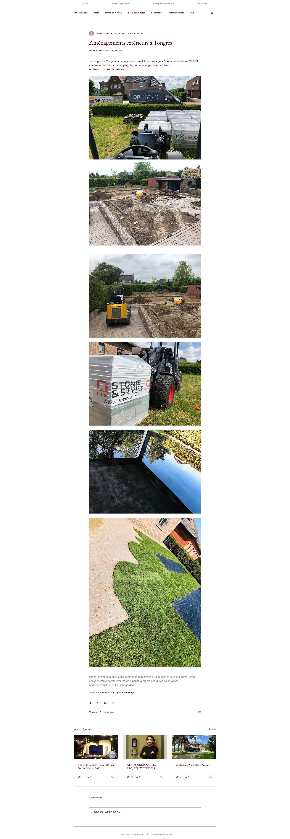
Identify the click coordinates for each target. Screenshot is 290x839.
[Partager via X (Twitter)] (98, 702)
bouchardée (157, 12)
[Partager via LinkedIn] (105, 702)
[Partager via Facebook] (90, 702)
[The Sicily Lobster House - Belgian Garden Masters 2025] (96, 747)
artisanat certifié (176, 12)
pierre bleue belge (136, 12)
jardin (96, 12)
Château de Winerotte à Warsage (192, 764)
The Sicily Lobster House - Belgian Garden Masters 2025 (96, 766)
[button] (212, 13)
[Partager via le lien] (112, 702)
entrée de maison (113, 12)
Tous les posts (81, 12)
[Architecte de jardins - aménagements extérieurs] (145, 747)
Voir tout (212, 729)
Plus (192, 12)
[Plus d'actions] (199, 33)
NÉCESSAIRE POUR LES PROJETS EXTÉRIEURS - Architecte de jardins (141, 766)
